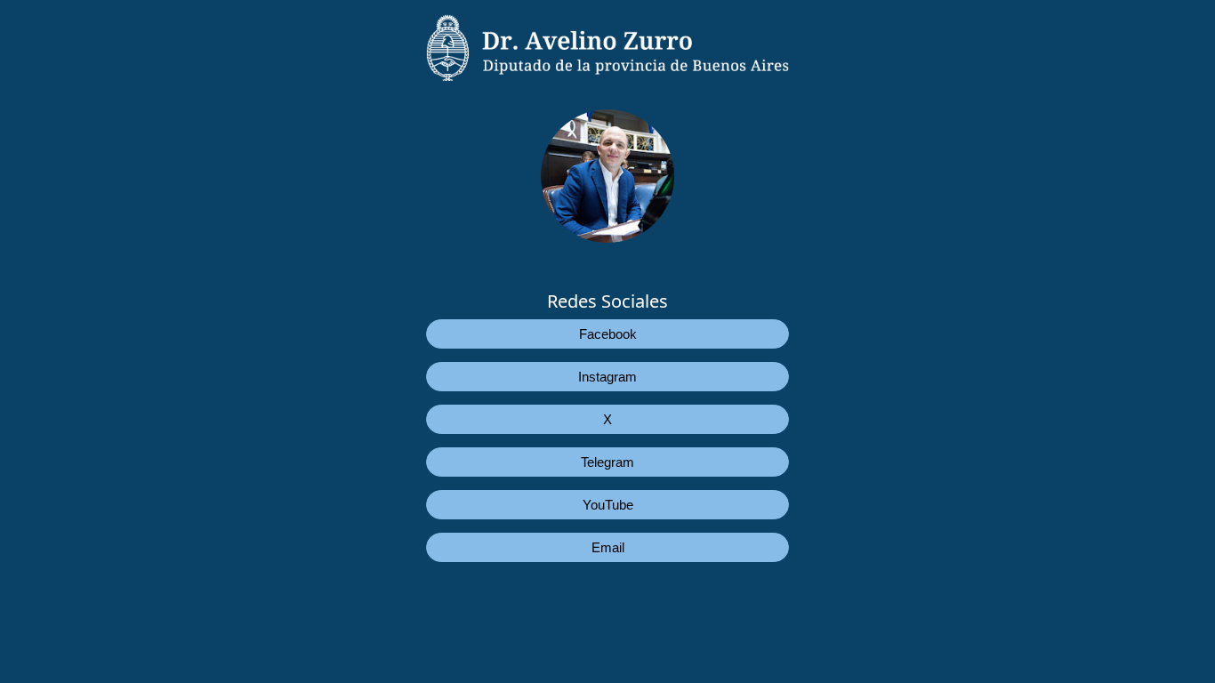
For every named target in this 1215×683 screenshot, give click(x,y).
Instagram (607, 376)
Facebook (608, 334)
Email (607, 547)
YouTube (608, 504)
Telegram (607, 462)
